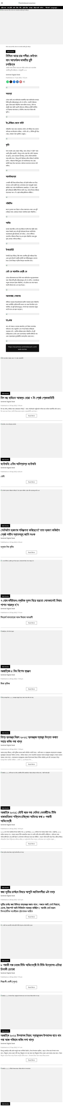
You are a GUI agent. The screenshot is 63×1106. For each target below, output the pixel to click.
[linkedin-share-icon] (17, 83)
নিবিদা (17, 8)
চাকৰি (14, 8)
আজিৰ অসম (3, 8)
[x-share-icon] (11, 83)
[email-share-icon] (20, 83)
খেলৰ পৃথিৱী (9, 8)
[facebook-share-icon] (14, 83)
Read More (31, 416)
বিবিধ (20, 8)
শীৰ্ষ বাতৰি (48, 8)
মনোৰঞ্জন (31, 8)
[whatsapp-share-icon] (7, 83)
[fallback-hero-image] (31, 374)
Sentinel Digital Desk (13, 75)
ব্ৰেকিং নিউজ (25, 8)
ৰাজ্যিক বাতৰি (36, 8)
